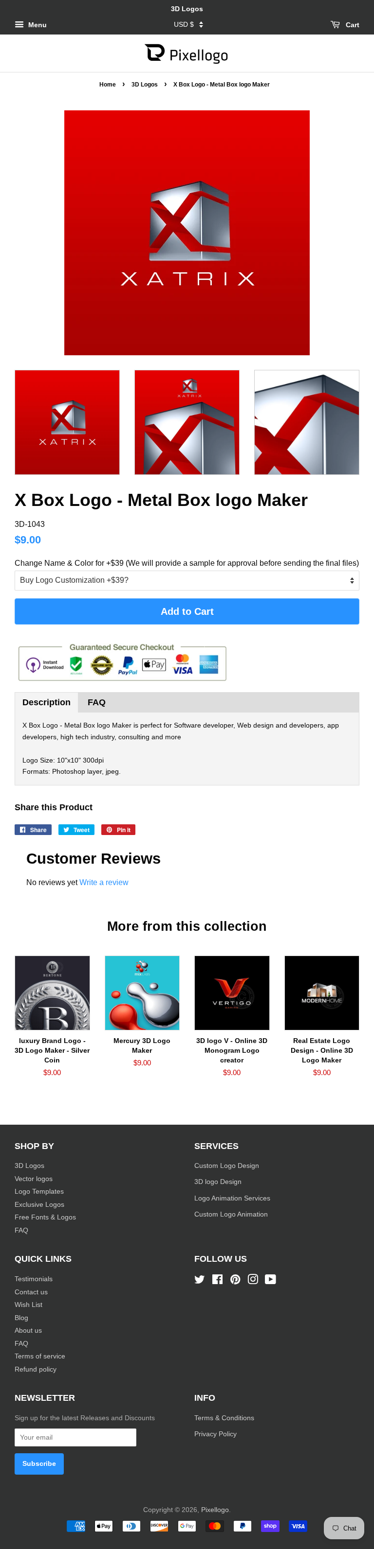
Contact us (31, 1292)
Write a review (104, 882)
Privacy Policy (216, 1434)
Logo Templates (39, 1191)
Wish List (28, 1304)
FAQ (97, 702)
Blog (21, 1318)
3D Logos (144, 84)
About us (28, 1330)
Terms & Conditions (224, 1418)
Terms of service (40, 1356)
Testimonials (34, 1279)
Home (107, 84)
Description (46, 702)
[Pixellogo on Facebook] (217, 1281)
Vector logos (34, 1179)
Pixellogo (215, 1510)
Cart (351, 25)
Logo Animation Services (232, 1198)
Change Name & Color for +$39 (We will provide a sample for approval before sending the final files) (187, 563)
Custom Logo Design (226, 1165)
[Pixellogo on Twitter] (199, 1281)
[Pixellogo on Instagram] (252, 1281)
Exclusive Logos (39, 1204)
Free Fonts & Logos (45, 1217)
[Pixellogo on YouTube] (270, 1281)
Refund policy (35, 1369)
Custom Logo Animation (231, 1214)
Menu (36, 25)
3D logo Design (218, 1181)
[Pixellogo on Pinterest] (235, 1281)
